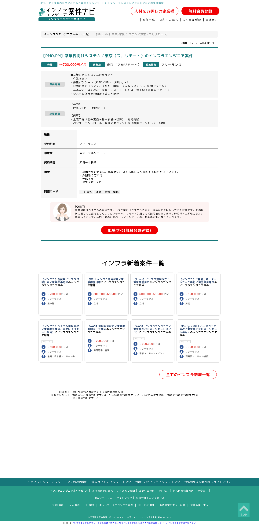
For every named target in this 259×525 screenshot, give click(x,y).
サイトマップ (124, 497)
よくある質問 (192, 19)
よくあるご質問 (126, 490)
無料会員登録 (200, 11)
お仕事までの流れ (102, 490)
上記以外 (86, 192)
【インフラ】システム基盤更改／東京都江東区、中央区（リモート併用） (60, 329)
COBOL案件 (57, 505)
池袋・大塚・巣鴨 (107, 192)
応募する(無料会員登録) (129, 230)
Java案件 (74, 505)
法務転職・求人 (199, 505)
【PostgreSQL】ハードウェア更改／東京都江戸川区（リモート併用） (198, 329)
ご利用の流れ (168, 19)
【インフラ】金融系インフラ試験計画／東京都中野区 (60, 281)
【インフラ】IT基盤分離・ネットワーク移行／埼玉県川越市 (198, 281)
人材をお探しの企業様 (154, 11)
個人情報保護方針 (183, 490)
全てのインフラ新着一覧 (188, 374)
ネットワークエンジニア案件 (116, 505)
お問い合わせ (147, 490)
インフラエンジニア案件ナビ (66, 19)
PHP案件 (89, 505)
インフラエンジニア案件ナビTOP (69, 490)
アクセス (164, 490)
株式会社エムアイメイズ (150, 497)
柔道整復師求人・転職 (172, 505)
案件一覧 (149, 19)
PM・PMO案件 (146, 505)
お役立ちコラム (103, 497)
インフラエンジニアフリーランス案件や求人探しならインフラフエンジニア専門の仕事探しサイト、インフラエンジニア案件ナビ (134, 523)
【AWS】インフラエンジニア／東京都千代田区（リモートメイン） (152, 329)
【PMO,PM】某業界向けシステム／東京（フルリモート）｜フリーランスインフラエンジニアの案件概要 (101, 2)
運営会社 (212, 19)
